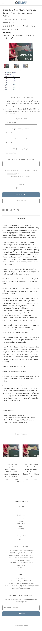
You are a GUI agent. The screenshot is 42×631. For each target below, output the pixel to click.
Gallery (21, 521)
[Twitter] (14, 209)
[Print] (11, 209)
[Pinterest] (18, 209)
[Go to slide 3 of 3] (3, 458)
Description (21, 218)
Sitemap (21, 529)
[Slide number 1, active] (18, 481)
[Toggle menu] (3, 3)
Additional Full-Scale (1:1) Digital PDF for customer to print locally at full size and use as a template (23, 111)
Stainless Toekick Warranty (14, 415)
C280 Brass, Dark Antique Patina (21, 558)
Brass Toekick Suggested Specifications (19, 420)
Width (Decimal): (21, 149)
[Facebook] (3, 209)
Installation (21, 524)
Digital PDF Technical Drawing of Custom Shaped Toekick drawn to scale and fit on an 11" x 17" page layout (23, 103)
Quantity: (21, 184)
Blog (21, 526)
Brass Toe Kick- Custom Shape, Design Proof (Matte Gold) (31, 473)
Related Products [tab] (21, 434)
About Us (21, 519)
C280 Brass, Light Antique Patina (21, 563)
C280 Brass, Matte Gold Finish (21, 553)
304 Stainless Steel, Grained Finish (21, 550)
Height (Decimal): (21, 129)
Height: (21, 119)
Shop (21, 539)
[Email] (7, 209)
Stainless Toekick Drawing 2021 (16, 422)
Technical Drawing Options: (21, 97)
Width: (21, 139)
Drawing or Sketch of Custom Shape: (21, 170)
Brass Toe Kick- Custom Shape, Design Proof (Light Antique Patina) (11, 473)
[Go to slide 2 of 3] (39, 458)
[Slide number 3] (24, 481)
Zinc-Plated (21, 565)
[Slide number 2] (21, 481)
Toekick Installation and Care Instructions (19, 417)
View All (21, 567)
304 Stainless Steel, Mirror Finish (21, 555)
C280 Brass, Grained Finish (21, 560)
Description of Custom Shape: (21, 159)
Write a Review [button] (30, 26)
